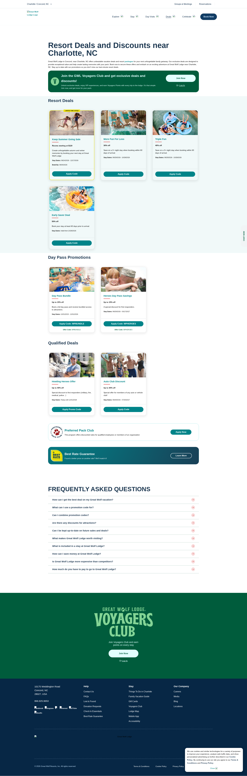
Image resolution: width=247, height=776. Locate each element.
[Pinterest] (64, 707)
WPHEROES (123, 330)
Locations (178, 706)
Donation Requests (92, 706)
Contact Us (89, 691)
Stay (132, 17)
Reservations (205, 4)
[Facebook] (38, 707)
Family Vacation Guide (139, 696)
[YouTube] (73, 707)
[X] (56, 707)
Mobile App (134, 716)
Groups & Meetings (183, 4)
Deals (168, 17)
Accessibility (134, 721)
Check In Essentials (93, 711)
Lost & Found (90, 701)
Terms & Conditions (141, 766)
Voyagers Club (135, 706)
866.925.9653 (41, 701)
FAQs (86, 696)
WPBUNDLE (72, 330)
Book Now (209, 17)
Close (212, 768)
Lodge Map (134, 711)
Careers (177, 691)
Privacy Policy (207, 763)
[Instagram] (49, 707)
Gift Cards (133, 701)
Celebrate (186, 17)
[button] (123, 499)
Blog (176, 701)
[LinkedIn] (38, 712)
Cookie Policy (161, 766)
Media (176, 696)
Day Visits (150, 17)
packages (129, 61)
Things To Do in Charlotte (140, 691)
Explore (115, 17)
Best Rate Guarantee (93, 716)
